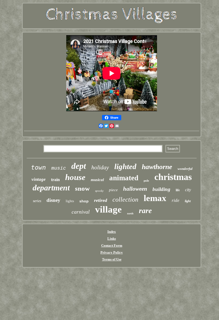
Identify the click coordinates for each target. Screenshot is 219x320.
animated (123, 178)
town (38, 167)
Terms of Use (112, 259)
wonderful (185, 169)
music (58, 168)
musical (97, 180)
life (178, 190)
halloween (135, 189)
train (55, 179)
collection (125, 199)
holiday (100, 167)
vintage (39, 179)
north (130, 213)
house (75, 177)
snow (82, 188)
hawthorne (157, 167)
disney (53, 200)
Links (111, 239)
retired (100, 200)
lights (70, 201)
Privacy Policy (111, 252)
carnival (81, 212)
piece (113, 190)
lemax (155, 198)
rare (145, 210)
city (188, 189)
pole (146, 180)
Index (111, 232)
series (37, 201)
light (188, 201)
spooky (99, 190)
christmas (173, 177)
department (51, 187)
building (161, 189)
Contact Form (111, 245)
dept (78, 166)
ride (175, 200)
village (108, 209)
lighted (125, 166)
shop (84, 201)
